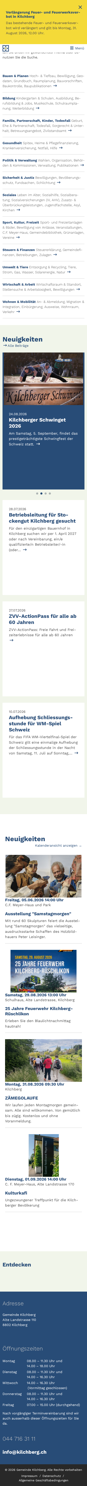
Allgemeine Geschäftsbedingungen (43, 1480)
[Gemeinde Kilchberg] (18, 48)
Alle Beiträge (18, 346)
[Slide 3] (46, 493)
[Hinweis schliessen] (80, 7)
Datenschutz (52, 1476)
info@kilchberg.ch (24, 1452)
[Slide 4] (50, 493)
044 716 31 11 (19, 1438)
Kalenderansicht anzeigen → (58, 845)
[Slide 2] (41, 493)
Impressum (29, 1476)
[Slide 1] (37, 493)
